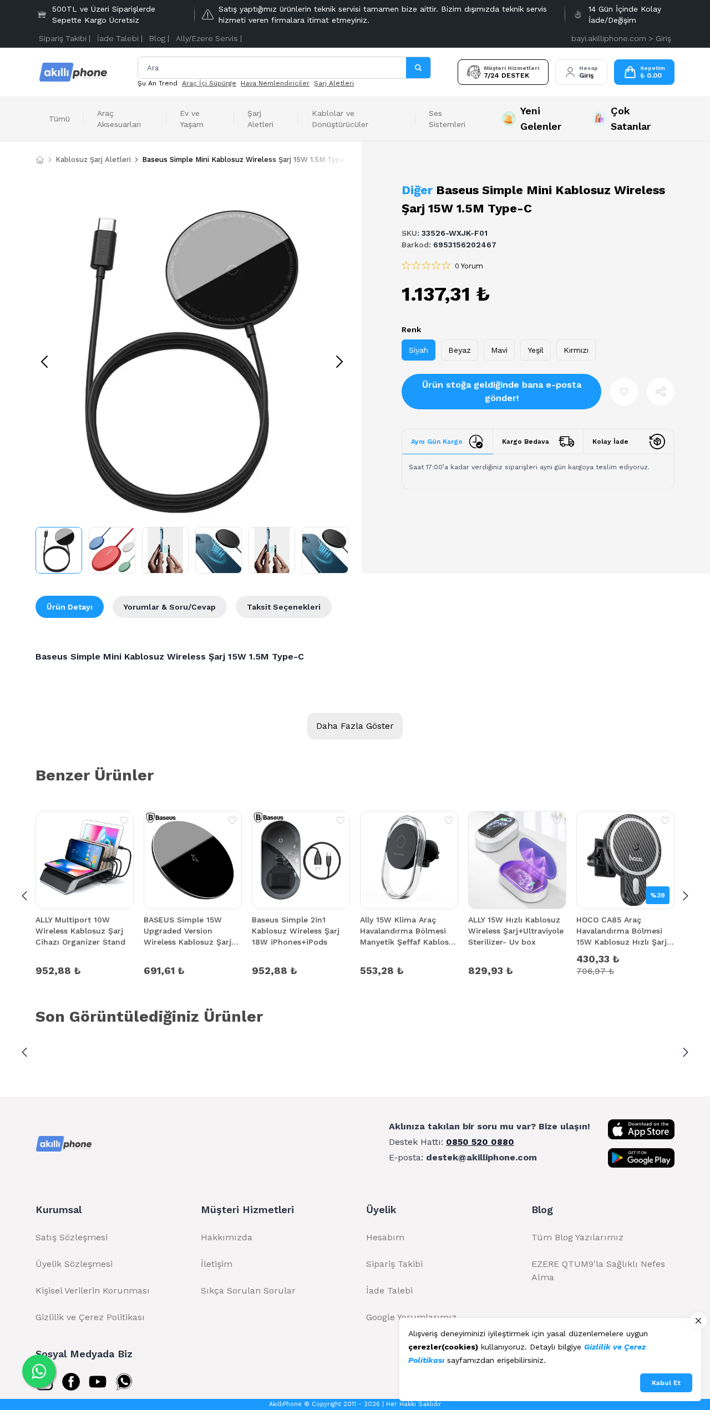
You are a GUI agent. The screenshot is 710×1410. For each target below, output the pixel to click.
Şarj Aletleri (334, 83)
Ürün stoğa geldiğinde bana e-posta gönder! (501, 391)
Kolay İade (610, 441)
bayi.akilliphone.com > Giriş (621, 38)
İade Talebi (389, 1290)
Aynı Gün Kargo (437, 441)
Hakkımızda (226, 1237)
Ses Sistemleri (447, 119)
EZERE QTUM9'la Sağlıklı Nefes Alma (598, 1270)
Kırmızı (576, 350)
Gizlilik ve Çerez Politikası (90, 1317)
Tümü (59, 118)
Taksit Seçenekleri (284, 606)
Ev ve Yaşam (192, 119)
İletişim (216, 1264)
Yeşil (536, 350)
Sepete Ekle (85, 969)
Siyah (418, 350)
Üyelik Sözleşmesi (74, 1264)
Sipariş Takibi (394, 1264)
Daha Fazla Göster (355, 726)
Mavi (499, 350)
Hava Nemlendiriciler (275, 83)
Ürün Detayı (70, 606)
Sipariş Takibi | (64, 38)
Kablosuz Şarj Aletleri (93, 159)
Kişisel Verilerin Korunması (93, 1290)
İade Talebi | (120, 38)
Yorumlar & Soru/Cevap (170, 606)
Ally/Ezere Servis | (209, 38)
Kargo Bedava (525, 441)
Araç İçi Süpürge (209, 83)
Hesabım (385, 1237)
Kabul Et (666, 1383)
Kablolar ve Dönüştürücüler (340, 119)
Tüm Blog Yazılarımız (577, 1237)
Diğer (417, 190)
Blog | (159, 38)
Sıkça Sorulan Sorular (248, 1290)
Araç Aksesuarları (119, 119)
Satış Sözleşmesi (72, 1237)
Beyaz (459, 350)
